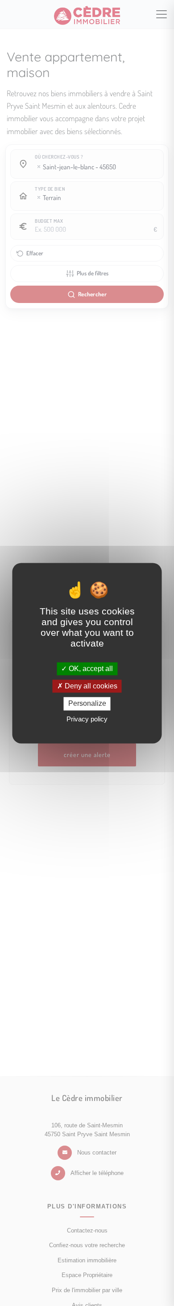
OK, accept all (90, 668)
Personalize (87, 704)
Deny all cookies (90, 686)
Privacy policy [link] (87, 719)
